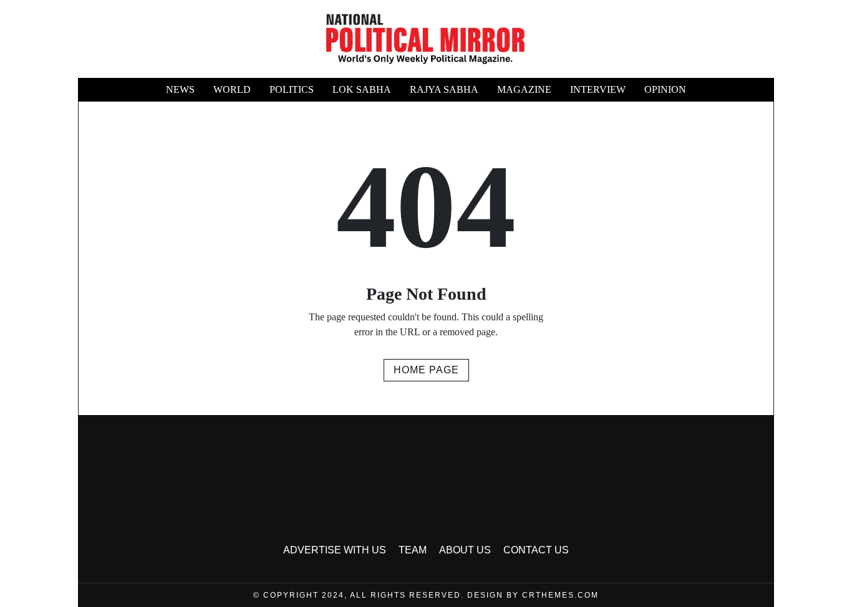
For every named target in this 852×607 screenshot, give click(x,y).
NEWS (180, 89)
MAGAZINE (524, 89)
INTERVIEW (598, 89)
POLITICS (291, 89)
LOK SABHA (361, 89)
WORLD (232, 89)
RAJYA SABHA (444, 89)
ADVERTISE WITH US (334, 550)
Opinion (665, 89)
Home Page (426, 370)
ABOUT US (465, 550)
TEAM (413, 550)
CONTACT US (536, 550)
